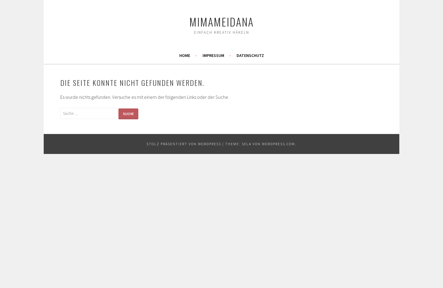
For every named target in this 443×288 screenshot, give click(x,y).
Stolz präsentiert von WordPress (183, 144)
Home (184, 55)
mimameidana (221, 22)
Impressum (213, 55)
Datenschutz (250, 55)
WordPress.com (278, 144)
